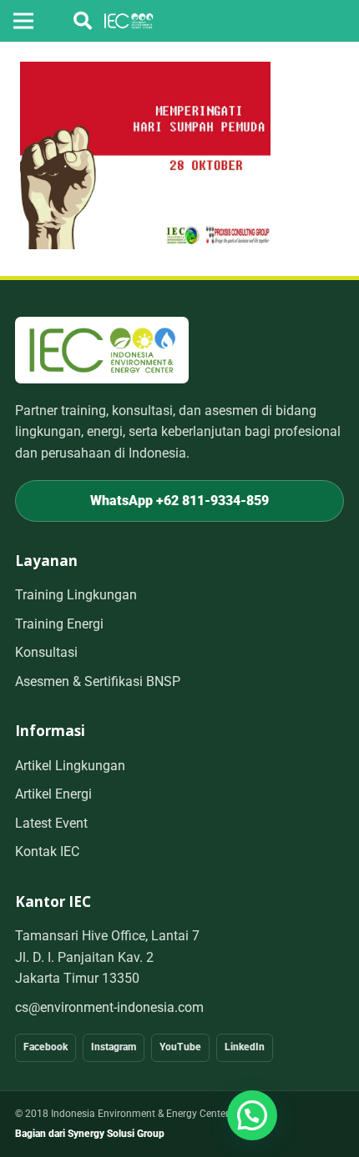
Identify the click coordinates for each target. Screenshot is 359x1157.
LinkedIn (245, 1047)
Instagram (113, 1047)
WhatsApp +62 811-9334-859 (179, 500)
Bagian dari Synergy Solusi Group (89, 1133)
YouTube (180, 1047)
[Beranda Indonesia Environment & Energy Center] (102, 350)
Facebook (45, 1047)
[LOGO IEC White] (129, 21)
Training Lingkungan (76, 595)
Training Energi (59, 624)
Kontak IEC (47, 851)
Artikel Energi (53, 794)
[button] (83, 21)
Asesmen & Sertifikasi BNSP (97, 681)
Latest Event (51, 823)
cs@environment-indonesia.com (109, 1007)
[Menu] (23, 21)
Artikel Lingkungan (70, 766)
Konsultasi (46, 652)
